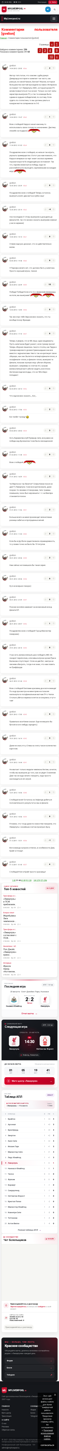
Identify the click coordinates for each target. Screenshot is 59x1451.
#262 (25, 210)
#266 (25, 68)
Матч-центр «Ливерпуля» (32, 1080)
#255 (25, 410)
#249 (25, 558)
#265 (25, 117)
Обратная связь (8, 1430)
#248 (25, 579)
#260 (25, 261)
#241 (25, 762)
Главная (3, 38)
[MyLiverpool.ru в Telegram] (48, 9)
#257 (25, 334)
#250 (25, 534)
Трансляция (6, 1416)
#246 (25, 624)
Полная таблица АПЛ (29, 1230)
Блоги (33, 1413)
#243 (25, 714)
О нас (4, 1423)
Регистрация (42, 2)
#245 (25, 648)
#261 (25, 237)
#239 (25, 817)
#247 (25, 600)
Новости (5, 1410)
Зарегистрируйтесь (18, 1307)
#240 (25, 793)
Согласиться (47, 1445)
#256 (25, 389)
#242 (25, 738)
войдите (41, 1307)
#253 (25, 455)
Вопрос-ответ (8, 913)
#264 (25, 145)
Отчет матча (29, 1013)
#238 (25, 840)
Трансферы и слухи (10, 896)
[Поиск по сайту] (54, 9)
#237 (25, 865)
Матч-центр (6, 1413)
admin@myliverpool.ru (10, 1448)
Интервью (7, 963)
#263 (25, 186)
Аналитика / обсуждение (10, 946)
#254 (25, 431)
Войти (54, 2)
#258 (25, 310)
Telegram (34, 1416)
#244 (25, 681)
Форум (33, 1410)
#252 (25, 477)
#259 (25, 285)
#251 (25, 510)
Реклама (5, 1427)
